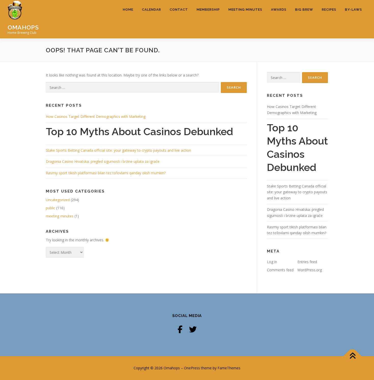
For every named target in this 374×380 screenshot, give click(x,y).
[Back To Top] (352, 356)
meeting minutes (60, 216)
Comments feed (280, 269)
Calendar (151, 9)
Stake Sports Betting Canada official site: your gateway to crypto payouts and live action (118, 150)
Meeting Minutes (245, 9)
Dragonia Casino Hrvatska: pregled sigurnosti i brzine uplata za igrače (103, 161)
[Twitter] (193, 329)
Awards (278, 9)
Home (128, 9)
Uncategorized (58, 199)
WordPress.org (309, 269)
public (50, 207)
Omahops (23, 27)
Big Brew (304, 9)
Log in (272, 261)
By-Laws (353, 9)
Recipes (329, 9)
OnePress (192, 368)
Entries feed (307, 261)
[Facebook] (180, 329)
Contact (179, 9)
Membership (208, 9)
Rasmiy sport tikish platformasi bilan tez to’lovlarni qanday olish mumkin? (106, 172)
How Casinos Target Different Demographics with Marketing (96, 116)
